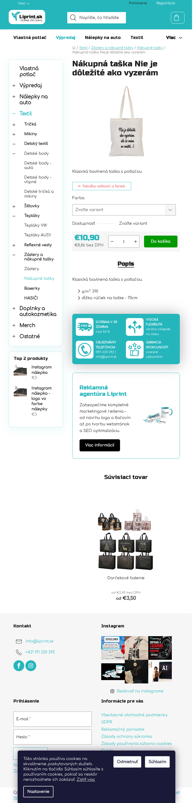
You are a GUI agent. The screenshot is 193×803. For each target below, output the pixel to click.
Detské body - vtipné (37, 179)
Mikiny (30, 134)
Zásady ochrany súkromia (126, 736)
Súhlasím (157, 762)
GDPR (106, 722)
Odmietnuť (127, 762)
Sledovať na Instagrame (140, 691)
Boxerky (32, 288)
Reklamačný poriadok (123, 729)
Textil (26, 114)
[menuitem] (30, 38)
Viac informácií (99, 445)
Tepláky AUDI (37, 235)
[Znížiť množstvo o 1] (112, 241)
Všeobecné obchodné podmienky (134, 715)
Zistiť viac (86, 779)
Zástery (31, 269)
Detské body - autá (37, 165)
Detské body (36, 153)
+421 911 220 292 (40, 652)
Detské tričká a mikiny (39, 194)
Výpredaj (31, 85)
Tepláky (32, 216)
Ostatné (30, 336)
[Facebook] (18, 665)
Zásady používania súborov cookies (136, 744)
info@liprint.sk (106, 356)
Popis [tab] (126, 263)
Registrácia (165, 3)
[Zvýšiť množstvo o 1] (135, 241)
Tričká (30, 124)
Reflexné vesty (38, 245)
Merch (27, 325)
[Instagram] (30, 665)
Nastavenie (38, 792)
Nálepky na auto (34, 99)
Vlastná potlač (29, 71)
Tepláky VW (35, 225)
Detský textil (36, 144)
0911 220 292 (105, 352)
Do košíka (160, 241)
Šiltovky (31, 206)
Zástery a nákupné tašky (39, 257)
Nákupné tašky (39, 278)
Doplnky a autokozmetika (38, 311)
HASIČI (31, 298)
